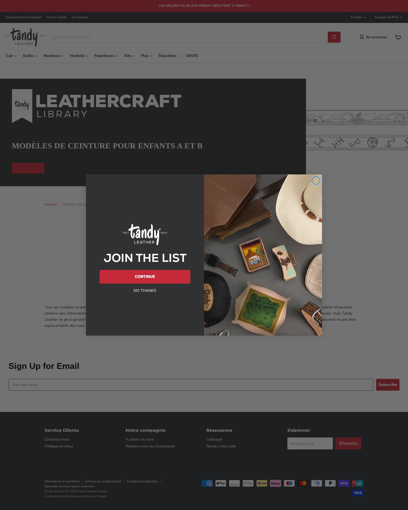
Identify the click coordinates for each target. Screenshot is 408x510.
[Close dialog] (316, 180)
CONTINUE (145, 276)
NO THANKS (145, 290)
